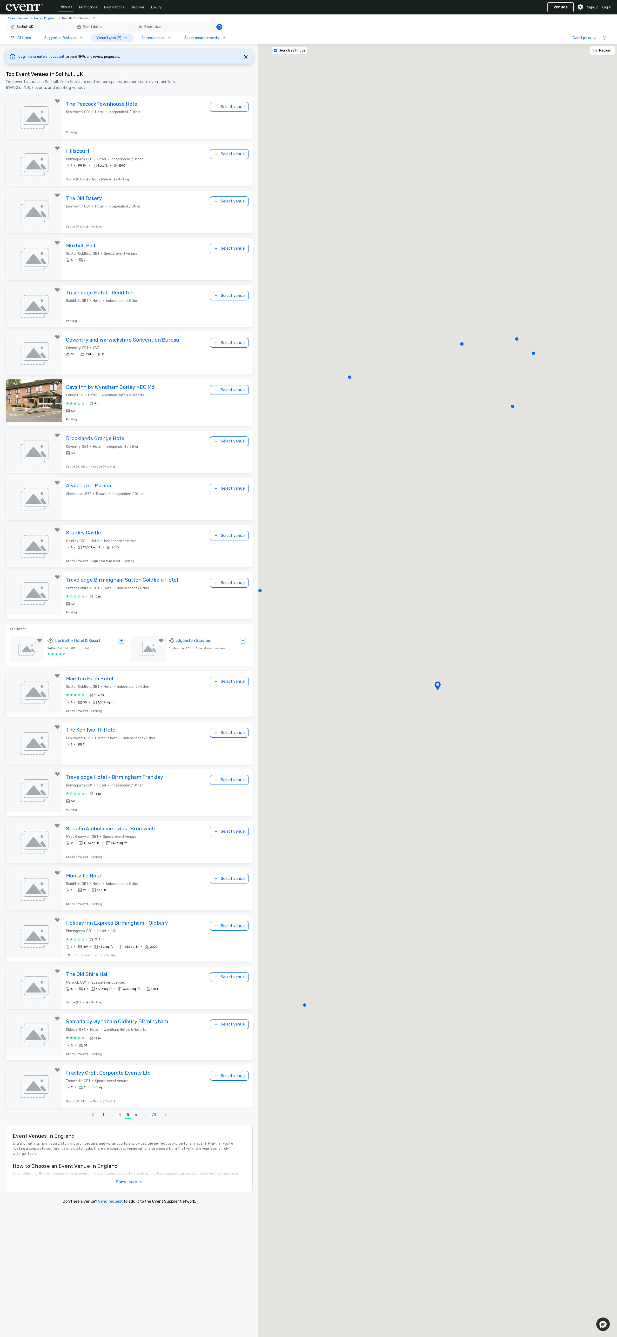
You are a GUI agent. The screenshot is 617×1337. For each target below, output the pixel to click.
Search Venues (18, 18)
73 (154, 1114)
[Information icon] (604, 37)
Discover (137, 7)
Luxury (156, 7)
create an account (49, 57)
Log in (606, 7)
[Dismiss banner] (246, 57)
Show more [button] (126, 1182)
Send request (110, 1201)
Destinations (114, 7)
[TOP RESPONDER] (50, 640)
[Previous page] (93, 1115)
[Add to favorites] (57, 101)
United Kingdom (45, 18)
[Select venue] (121, 640)
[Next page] (165, 1115)
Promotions (88, 7)
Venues (66, 7)
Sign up (592, 7)
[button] (115, 27)
